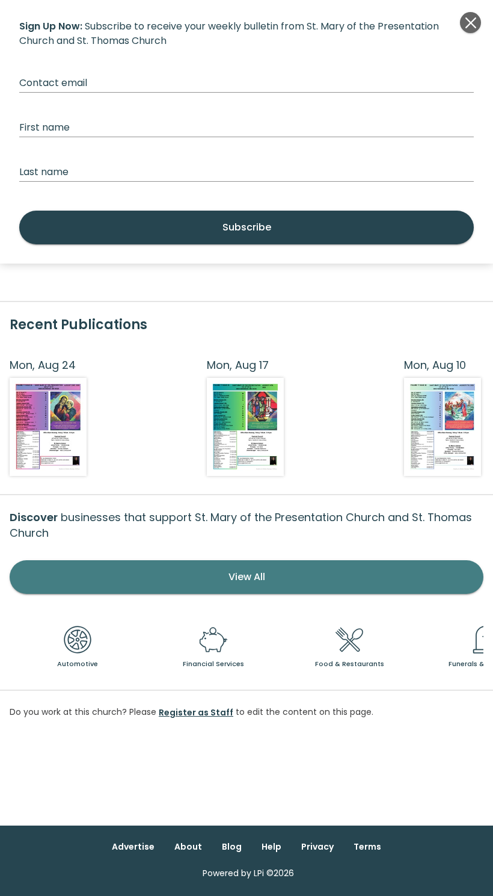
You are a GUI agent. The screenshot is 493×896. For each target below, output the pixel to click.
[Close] (470, 22)
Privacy (317, 847)
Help (271, 847)
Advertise (133, 847)
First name (44, 127)
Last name (44, 172)
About (188, 847)
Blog (232, 847)
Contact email (53, 83)
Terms (367, 847)
